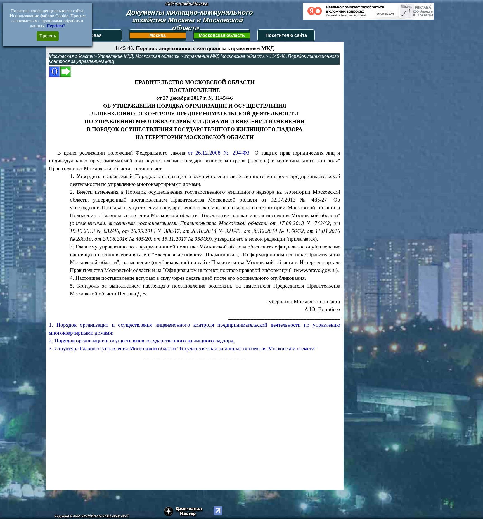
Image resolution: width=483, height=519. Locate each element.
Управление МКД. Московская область (138, 56)
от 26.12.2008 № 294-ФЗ (219, 153)
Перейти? (56, 25)
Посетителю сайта (286, 35)
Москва (157, 35)
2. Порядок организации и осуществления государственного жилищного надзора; (142, 340)
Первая (93, 35)
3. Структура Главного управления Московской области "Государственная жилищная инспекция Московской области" (183, 348)
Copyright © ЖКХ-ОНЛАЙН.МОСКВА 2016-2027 (91, 516)
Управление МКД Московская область (224, 56)
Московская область (222, 35)
